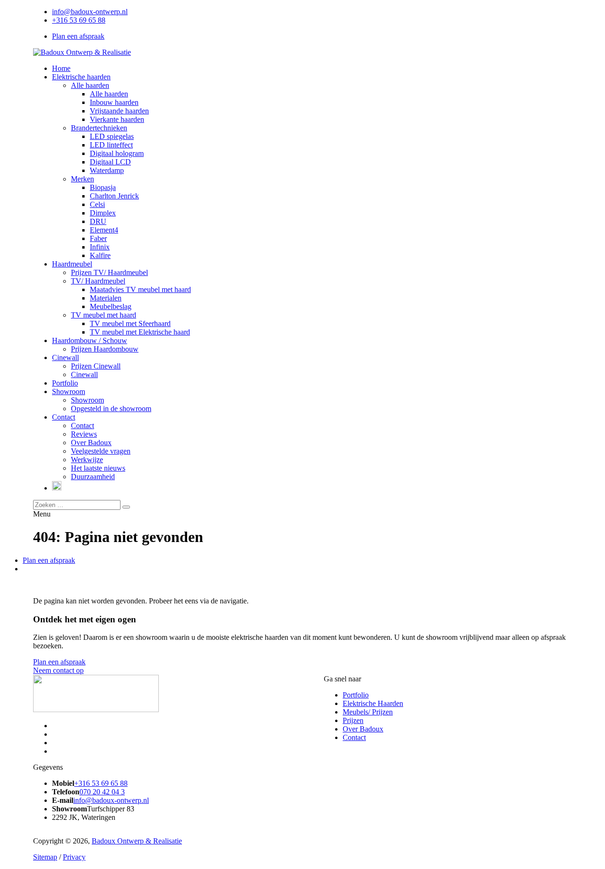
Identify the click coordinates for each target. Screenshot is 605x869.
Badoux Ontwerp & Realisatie (137, 841)
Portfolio (356, 695)
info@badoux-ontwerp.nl (90, 12)
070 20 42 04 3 (102, 792)
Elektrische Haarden (373, 703)
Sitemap (45, 857)
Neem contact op (58, 670)
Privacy (74, 857)
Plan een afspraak (78, 36)
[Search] (126, 507)
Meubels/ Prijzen (368, 712)
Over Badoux (363, 729)
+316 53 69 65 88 (78, 20)
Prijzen (353, 720)
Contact (354, 737)
